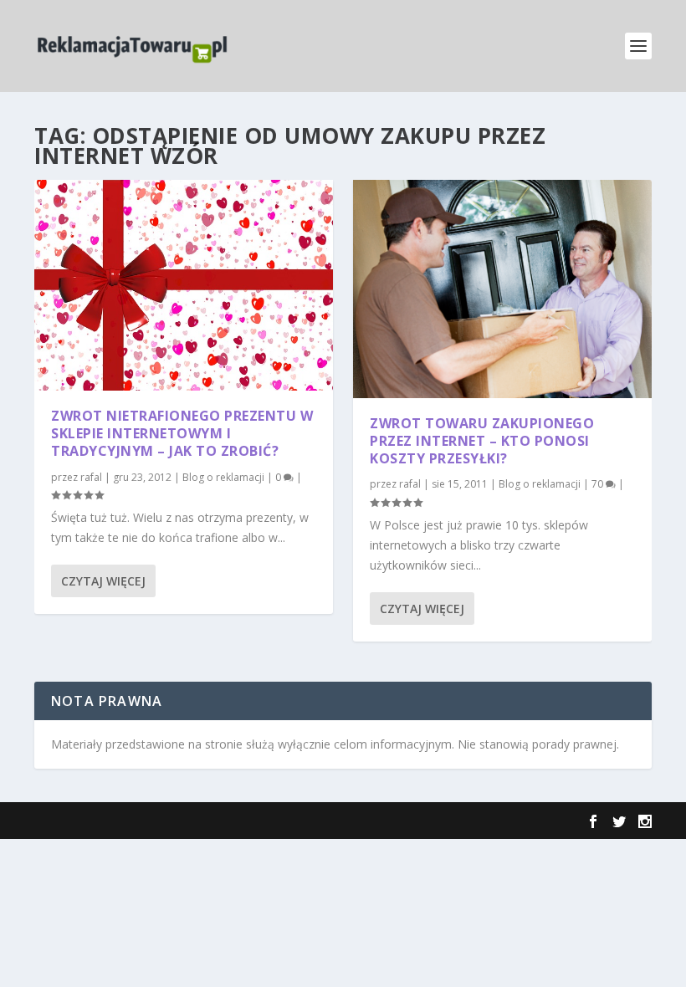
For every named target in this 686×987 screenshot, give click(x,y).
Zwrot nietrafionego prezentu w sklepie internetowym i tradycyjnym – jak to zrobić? (182, 433)
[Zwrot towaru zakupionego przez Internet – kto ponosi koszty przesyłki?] (502, 289)
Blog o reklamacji (223, 477)
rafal (91, 477)
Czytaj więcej (103, 581)
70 (598, 484)
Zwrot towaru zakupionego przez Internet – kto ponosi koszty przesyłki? (482, 441)
